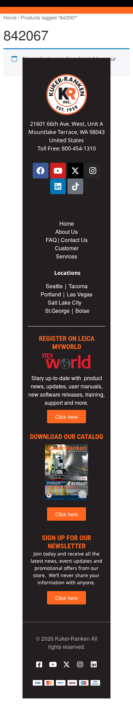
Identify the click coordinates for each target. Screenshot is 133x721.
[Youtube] (58, 170)
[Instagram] (93, 170)
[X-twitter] (75, 170)
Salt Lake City (65, 302)
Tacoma (78, 286)
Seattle (54, 286)
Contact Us (74, 240)
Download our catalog (66, 436)
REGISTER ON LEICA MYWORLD (66, 342)
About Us (66, 232)
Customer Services (66, 252)
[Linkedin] (58, 186)
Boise (82, 311)
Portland (51, 294)
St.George (57, 311)
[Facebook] (40, 170)
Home (10, 17)
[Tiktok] (75, 186)
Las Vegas (80, 294)
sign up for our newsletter (66, 542)
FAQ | (53, 240)
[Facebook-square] (39, 664)
